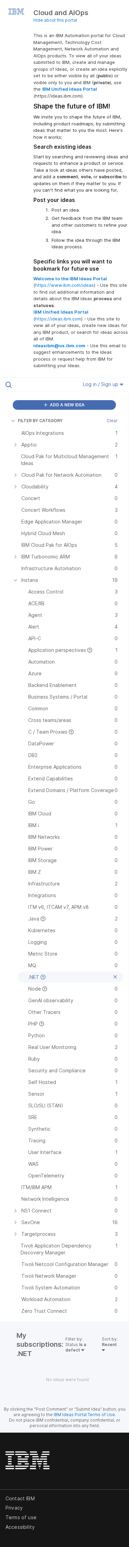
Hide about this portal (55, 20)
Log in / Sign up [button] (101, 384)
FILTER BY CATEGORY (40, 420)
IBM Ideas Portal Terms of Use (84, 1414)
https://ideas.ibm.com (58, 318)
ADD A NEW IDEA (67, 404)
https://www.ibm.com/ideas (64, 285)
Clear (112, 420)
